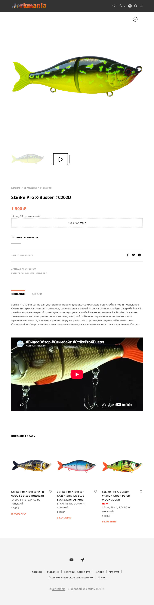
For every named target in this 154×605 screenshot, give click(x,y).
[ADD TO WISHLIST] (50, 491)
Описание (18, 294)
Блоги (100, 572)
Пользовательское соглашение (70, 577)
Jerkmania (58, 589)
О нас (102, 577)
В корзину (18, 513)
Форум (114, 572)
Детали (37, 294)
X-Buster (29, 273)
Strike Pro (46, 188)
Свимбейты (30, 188)
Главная (15, 188)
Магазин (53, 572)
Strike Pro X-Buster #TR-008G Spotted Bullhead (28, 493)
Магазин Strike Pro (77, 572)
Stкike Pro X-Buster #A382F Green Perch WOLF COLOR (116, 495)
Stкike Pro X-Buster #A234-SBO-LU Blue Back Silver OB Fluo (70, 495)
